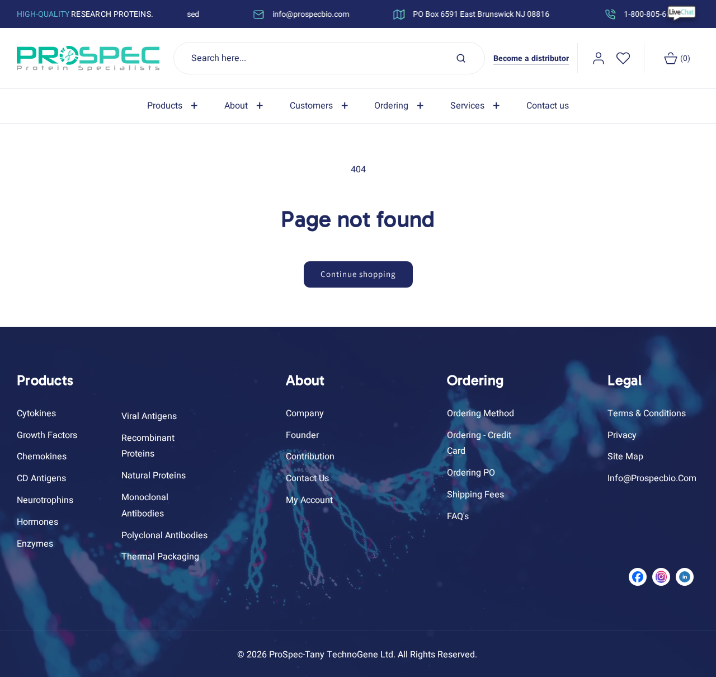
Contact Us (307, 478)
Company (305, 413)
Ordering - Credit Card (479, 443)
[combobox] (329, 58)
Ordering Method (480, 413)
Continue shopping (358, 274)
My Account (309, 500)
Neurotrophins (45, 500)
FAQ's (458, 516)
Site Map (625, 456)
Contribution (310, 456)
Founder (302, 435)
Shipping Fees (475, 494)
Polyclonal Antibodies (164, 535)
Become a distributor (531, 58)
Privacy (622, 435)
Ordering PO (471, 472)
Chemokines (42, 456)
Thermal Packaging (160, 556)
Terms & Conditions (646, 413)
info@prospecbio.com (651, 478)
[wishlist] (623, 58)
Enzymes (35, 544)
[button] (174, 106)
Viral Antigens (149, 416)
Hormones (37, 522)
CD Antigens (41, 478)
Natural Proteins (153, 475)
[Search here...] (461, 58)
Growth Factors (47, 435)
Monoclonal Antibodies (144, 505)
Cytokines (36, 413)
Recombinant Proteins (148, 446)
